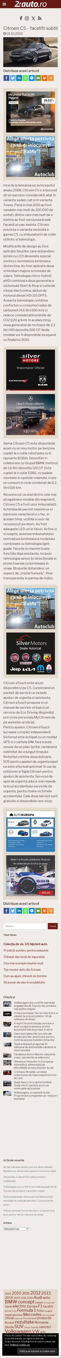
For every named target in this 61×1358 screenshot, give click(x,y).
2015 (17, 1297)
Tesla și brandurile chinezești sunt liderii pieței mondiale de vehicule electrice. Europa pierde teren (28, 1200)
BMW (11, 1302)
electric (19, 1306)
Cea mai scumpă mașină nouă (23, 963)
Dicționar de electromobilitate (24, 982)
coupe (39, 1302)
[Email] (38, 78)
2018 (30, 1297)
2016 (23, 1298)
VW (36, 1331)
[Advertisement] (30, 1128)
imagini (48, 1311)
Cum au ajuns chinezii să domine (25, 976)
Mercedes (32, 1314)
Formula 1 (26, 1310)
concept (26, 1302)
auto (46, 1298)
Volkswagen (18, 1331)
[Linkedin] (19, 78)
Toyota (34, 1327)
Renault (9, 1322)
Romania (41, 1322)
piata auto (18, 1318)
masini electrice (14, 1315)
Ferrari (8, 1311)
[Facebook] (6, 78)
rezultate (24, 1322)
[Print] (44, 78)
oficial (9, 1318)
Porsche (27, 1318)
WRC (43, 1332)
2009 (8, 1293)
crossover (49, 1302)
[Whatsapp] (25, 78)
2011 (26, 1293)
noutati (50, 1315)
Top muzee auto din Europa (22, 969)
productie (44, 1318)
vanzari (45, 1327)
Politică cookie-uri (20, 1344)
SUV (19, 1326)
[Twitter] (13, 78)
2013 (46, 1293)
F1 (40, 1306)
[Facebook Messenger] (32, 78)
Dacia (8, 1306)
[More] (51, 78)
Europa (32, 1306)
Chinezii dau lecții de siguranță (24, 957)
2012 (35, 1293)
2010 (16, 1293)
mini (44, 1315)
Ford (14, 1311)
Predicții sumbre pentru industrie (26, 950)
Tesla (27, 1327)
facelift (48, 1306)
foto (40, 1310)
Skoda (9, 1327)
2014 (9, 1298)
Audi (38, 1297)
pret (34, 1318)
